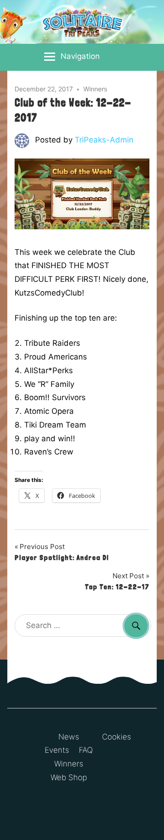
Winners (95, 89)
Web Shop (69, 777)
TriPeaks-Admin (104, 139)
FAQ (86, 750)
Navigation (80, 56)
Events (57, 750)
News (68, 736)
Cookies (116, 736)
